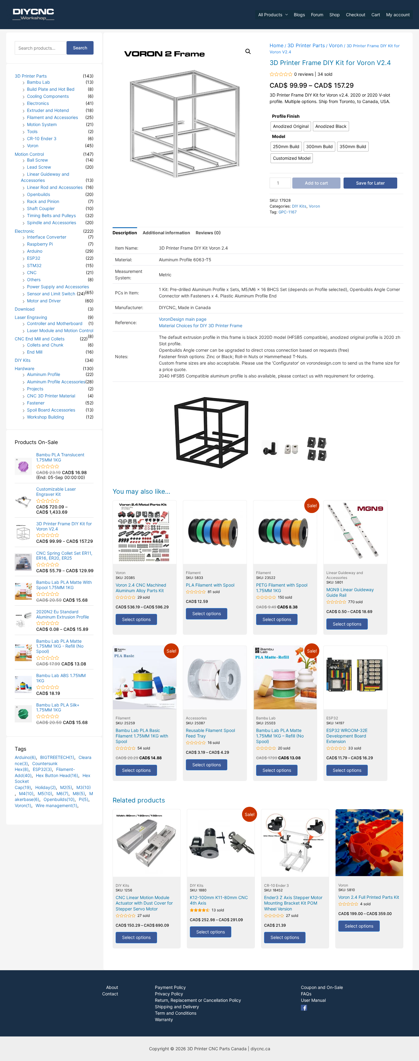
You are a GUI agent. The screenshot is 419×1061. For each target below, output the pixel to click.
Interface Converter (46, 236)
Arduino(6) (25, 757)
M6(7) (62, 793)
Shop (334, 14)
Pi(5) (83, 799)
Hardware (24, 368)
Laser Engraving (31, 317)
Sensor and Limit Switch (51, 293)
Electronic (24, 231)
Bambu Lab (38, 82)
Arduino (34, 251)
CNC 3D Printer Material (51, 395)
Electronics (38, 103)
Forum (317, 14)
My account (398, 14)
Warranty (164, 1019)
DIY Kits (22, 360)
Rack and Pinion (43, 201)
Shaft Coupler (41, 208)
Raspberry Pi (40, 244)
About (112, 987)
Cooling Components (48, 96)
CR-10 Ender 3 (41, 138)
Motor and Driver (44, 300)
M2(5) (66, 787)
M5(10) (45, 793)
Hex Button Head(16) (57, 775)
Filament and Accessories (52, 117)
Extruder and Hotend (48, 110)
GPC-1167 (288, 212)
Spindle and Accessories (51, 222)
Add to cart (316, 183)
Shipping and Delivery (177, 1006)
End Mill (34, 351)
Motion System (42, 124)
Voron (32, 145)
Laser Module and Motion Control (60, 330)
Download (25, 309)
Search (80, 47)
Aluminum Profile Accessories (56, 381)
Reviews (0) (208, 232)
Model (278, 136)
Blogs (299, 14)
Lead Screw (39, 167)
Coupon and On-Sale (322, 987)
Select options (136, 619)
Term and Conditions (175, 1013)
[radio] (291, 126)
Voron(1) (23, 805)
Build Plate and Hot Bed (51, 89)
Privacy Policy (169, 993)
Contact (110, 993)
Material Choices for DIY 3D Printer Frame (200, 325)
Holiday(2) (45, 787)
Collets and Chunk (45, 344)
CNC (32, 272)
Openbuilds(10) (59, 799)
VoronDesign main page (182, 319)
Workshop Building (45, 416)
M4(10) (26, 793)
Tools (32, 131)
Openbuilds (38, 194)
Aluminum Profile (43, 374)
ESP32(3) (42, 769)
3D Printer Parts (31, 76)
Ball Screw (37, 160)
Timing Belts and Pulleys (51, 215)
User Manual (313, 1000)
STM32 (34, 265)
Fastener (35, 402)
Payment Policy (170, 987)
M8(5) (79, 793)
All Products (270, 14)
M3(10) (83, 787)
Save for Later (370, 183)
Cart (375, 14)
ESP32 (33, 258)
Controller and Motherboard (55, 323)
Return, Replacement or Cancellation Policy (198, 1000)
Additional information (166, 232)
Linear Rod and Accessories (55, 187)
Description (125, 232)
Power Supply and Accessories (58, 286)
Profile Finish (286, 116)
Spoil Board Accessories (51, 409)
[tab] (125, 232)
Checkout (355, 14)
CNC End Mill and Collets (39, 338)
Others (33, 279)
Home (276, 45)
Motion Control (29, 154)
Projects (35, 388)
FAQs (306, 993)
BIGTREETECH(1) (57, 757)
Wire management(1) (56, 805)
